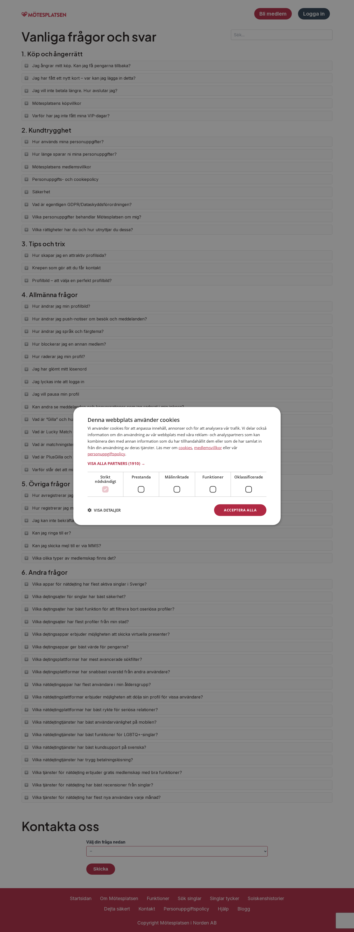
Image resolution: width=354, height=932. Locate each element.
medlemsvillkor (208, 447)
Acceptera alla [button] (240, 510)
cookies (185, 447)
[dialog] (177, 466)
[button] (177, 463)
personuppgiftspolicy (106, 453)
